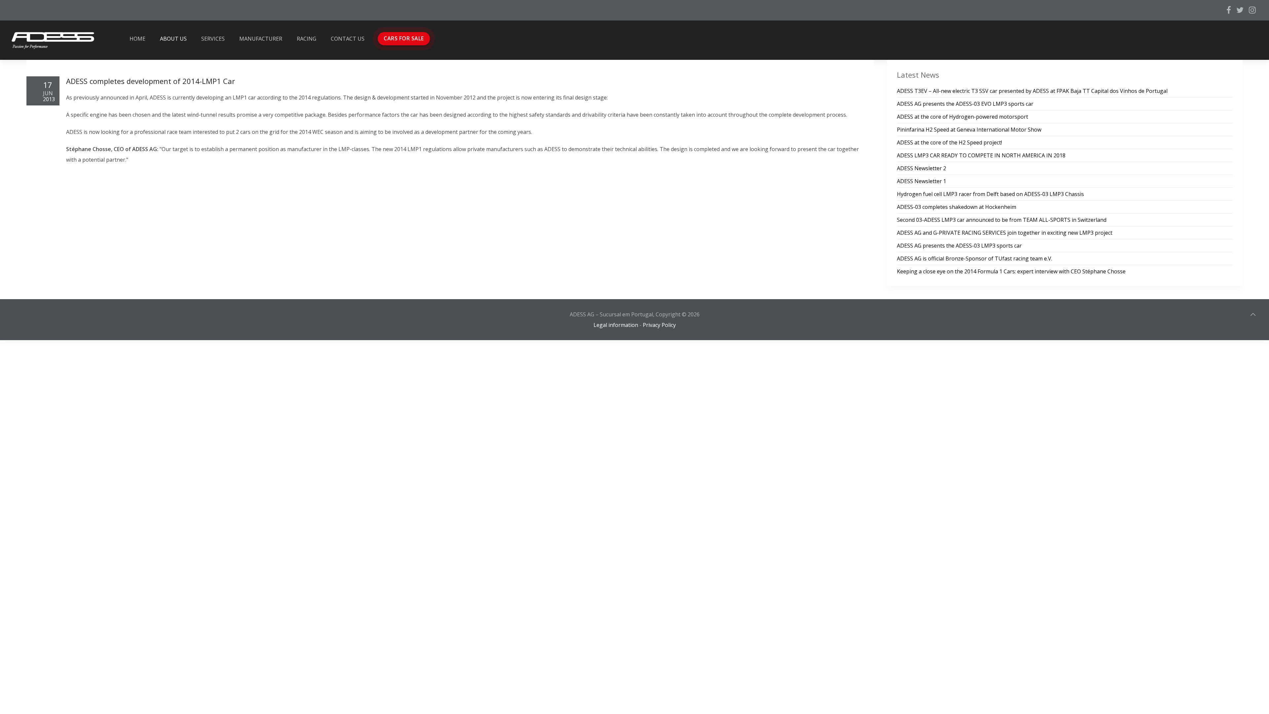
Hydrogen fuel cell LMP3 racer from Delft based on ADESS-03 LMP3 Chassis (990, 194)
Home (137, 38)
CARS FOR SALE (404, 38)
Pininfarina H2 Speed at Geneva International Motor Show (969, 129)
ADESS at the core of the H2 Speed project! (949, 142)
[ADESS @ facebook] (1228, 10)
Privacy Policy (659, 325)
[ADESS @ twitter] (1240, 10)
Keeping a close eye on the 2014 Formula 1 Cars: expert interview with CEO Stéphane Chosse (1011, 271)
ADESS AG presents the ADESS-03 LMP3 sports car (959, 245)
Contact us (348, 38)
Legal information (616, 325)
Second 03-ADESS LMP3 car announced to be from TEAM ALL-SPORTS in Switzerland (1001, 219)
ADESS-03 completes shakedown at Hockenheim (956, 207)
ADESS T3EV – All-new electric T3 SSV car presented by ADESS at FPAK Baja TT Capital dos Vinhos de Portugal (1032, 91)
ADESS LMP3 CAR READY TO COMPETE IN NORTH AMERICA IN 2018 (981, 155)
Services (213, 38)
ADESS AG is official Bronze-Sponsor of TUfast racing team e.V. (974, 258)
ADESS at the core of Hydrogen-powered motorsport (962, 116)
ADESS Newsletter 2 (921, 168)
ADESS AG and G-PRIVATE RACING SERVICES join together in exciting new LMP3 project (1004, 232)
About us (173, 38)
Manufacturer (260, 38)
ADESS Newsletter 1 (921, 181)
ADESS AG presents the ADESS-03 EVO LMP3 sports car (965, 103)
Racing (306, 38)
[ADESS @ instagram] (1252, 10)
